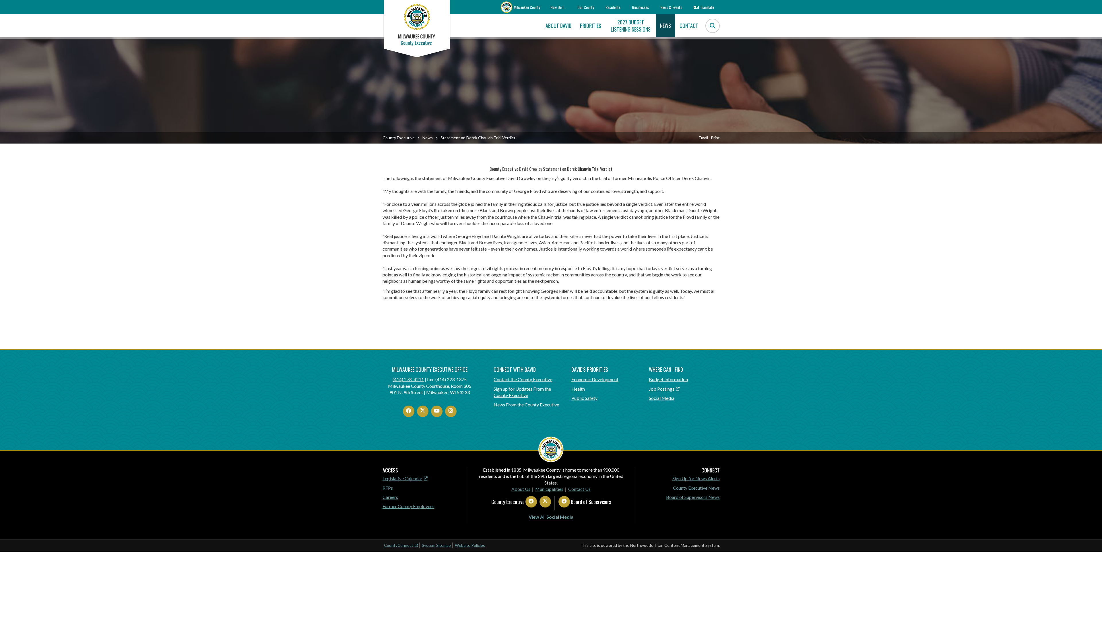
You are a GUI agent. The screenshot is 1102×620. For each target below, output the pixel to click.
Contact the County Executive (523, 379)
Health (578, 389)
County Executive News (696, 488)
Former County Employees (408, 506)
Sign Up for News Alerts (696, 478)
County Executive (399, 137)
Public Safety (584, 398)
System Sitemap (436, 545)
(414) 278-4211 (408, 379)
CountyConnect (398, 545)
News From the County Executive (526, 404)
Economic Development (594, 379)
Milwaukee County (527, 7)
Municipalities (549, 489)
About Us (520, 489)
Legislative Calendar (402, 478)
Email (703, 137)
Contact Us (579, 489)
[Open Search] (712, 26)
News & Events (671, 7)
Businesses (640, 7)
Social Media (661, 398)
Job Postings (661, 389)
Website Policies (470, 545)
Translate (707, 7)
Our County (585, 7)
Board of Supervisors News (693, 497)
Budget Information (668, 379)
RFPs (388, 488)
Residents (613, 7)
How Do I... (558, 7)
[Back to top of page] (1090, 606)
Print (715, 137)
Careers (390, 497)
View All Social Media (551, 517)
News (427, 137)
